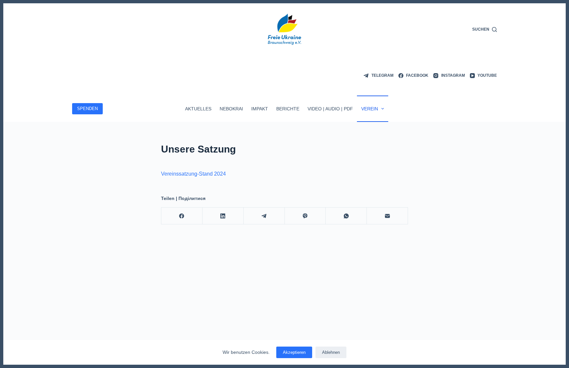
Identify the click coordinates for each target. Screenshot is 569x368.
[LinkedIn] (223, 216)
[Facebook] (182, 216)
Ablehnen (331, 352)
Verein (369, 108)
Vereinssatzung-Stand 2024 (193, 174)
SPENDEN (87, 108)
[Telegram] (264, 216)
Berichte (287, 108)
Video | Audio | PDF (330, 108)
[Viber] (305, 216)
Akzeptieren (294, 352)
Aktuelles (198, 108)
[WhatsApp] (346, 216)
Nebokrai (231, 108)
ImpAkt (259, 108)
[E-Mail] (387, 216)
